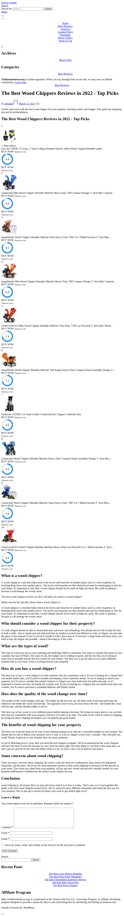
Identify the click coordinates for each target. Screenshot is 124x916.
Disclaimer (65, 35)
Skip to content (9, 2)
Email (5, 839)
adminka (9, 103)
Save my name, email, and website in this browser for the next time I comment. (45, 845)
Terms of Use (65, 40)
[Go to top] (2, 914)
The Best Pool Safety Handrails (65, 876)
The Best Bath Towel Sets (65, 882)
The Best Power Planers (65, 885)
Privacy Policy (65, 37)
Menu (4, 12)
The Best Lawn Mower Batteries (65, 873)
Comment (7, 827)
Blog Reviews (65, 26)
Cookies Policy (65, 32)
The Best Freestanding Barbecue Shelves (65, 879)
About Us (65, 29)
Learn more (20, 82)
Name (5, 833)
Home (65, 23)
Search (4, 5)
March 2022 (65, 60)
